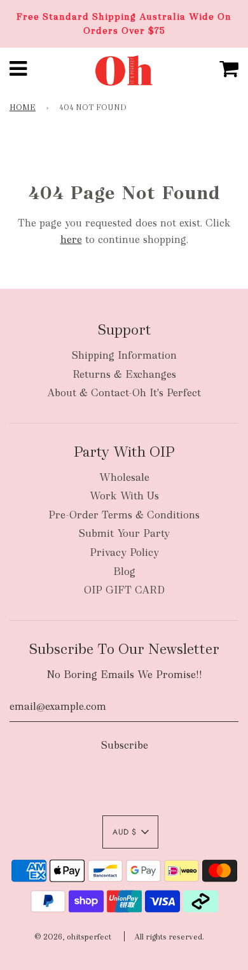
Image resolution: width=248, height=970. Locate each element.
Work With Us (124, 495)
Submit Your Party (124, 533)
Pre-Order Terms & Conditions (124, 515)
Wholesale (124, 477)
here (71, 239)
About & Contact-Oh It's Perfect (124, 392)
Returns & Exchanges (124, 374)
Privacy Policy (124, 552)
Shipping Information (124, 355)
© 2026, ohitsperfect (72, 937)
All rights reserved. (169, 937)
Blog (124, 571)
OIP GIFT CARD (124, 590)
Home (23, 107)
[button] (130, 832)
